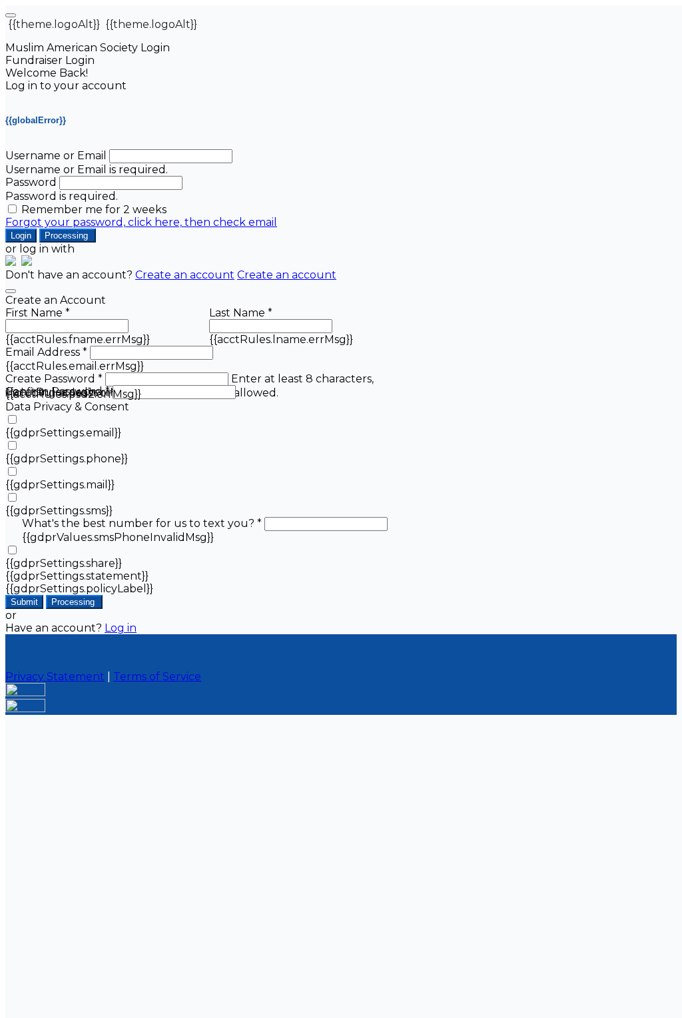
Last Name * (240, 312)
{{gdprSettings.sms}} (59, 510)
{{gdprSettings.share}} (63, 563)
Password (31, 182)
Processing (68, 236)
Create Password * (54, 378)
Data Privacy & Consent (67, 406)
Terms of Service (157, 676)
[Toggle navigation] (10, 15)
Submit (24, 602)
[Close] (10, 291)
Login (21, 236)
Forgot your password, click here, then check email (141, 222)
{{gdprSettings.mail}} (60, 484)
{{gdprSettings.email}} (63, 432)
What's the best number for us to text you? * (142, 523)
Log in (121, 628)
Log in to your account (66, 85)
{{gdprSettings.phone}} (66, 458)
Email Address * (46, 352)
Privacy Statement (55, 676)
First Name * (37, 312)
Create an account (184, 274)
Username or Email (56, 155)
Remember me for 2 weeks (94, 209)
